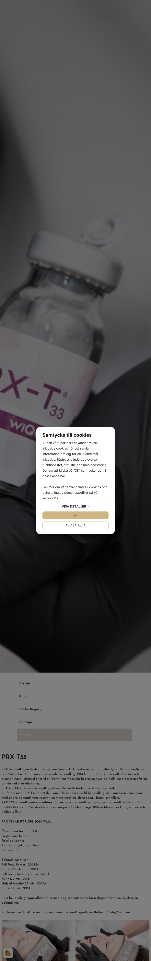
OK (75, 515)
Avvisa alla (75, 525)
